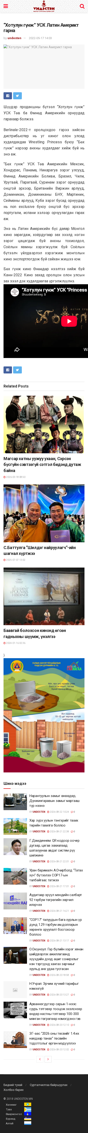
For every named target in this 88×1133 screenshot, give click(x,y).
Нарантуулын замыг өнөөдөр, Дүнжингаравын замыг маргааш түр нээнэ (54, 801)
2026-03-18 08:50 (15, 477)
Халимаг (11, 1104)
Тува (9, 1109)
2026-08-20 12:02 (59, 1049)
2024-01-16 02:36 (15, 643)
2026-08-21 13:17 (59, 940)
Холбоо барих (13, 1090)
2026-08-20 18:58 (59, 975)
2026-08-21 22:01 (59, 861)
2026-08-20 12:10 (59, 1025)
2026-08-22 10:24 (59, 812)
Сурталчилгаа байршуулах (48, 1085)
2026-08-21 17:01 (59, 886)
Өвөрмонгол (14, 1114)
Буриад (10, 1118)
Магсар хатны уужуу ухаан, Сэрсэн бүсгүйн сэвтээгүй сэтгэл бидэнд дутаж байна (42, 464)
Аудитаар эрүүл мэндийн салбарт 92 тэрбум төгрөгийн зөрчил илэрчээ (55, 900)
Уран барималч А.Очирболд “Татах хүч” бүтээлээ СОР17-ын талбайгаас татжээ (56, 875)
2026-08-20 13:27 (59, 994)
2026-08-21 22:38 (59, 831)
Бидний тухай (13, 1085)
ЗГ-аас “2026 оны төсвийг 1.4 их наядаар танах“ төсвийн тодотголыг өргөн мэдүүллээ (54, 1038)
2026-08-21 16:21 (59, 911)
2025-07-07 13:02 (15, 560)
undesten (14, 38)
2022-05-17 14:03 (40, 38)
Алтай (9, 1123)
